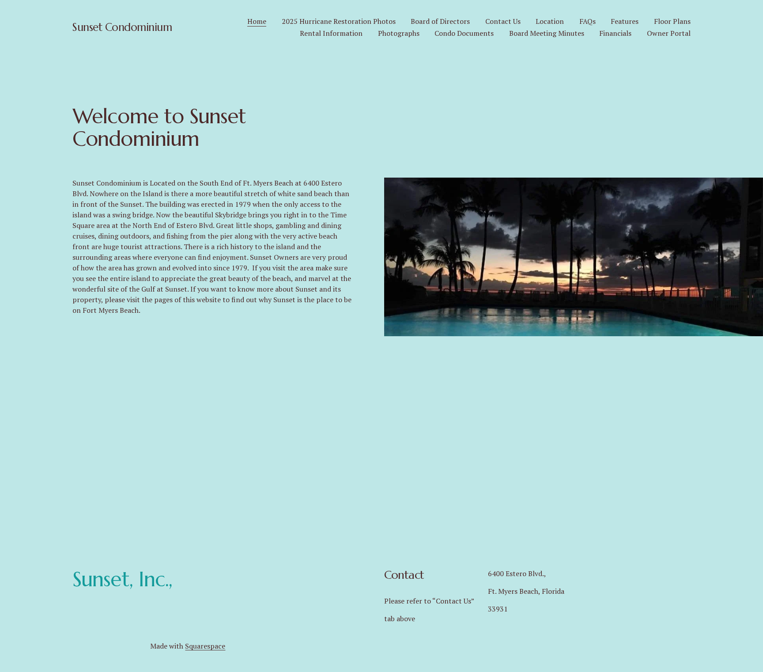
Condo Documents (464, 33)
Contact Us (503, 21)
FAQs (587, 21)
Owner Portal (669, 33)
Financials (615, 33)
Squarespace (205, 646)
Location (550, 21)
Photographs (398, 33)
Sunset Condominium (122, 27)
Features (624, 21)
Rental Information (331, 33)
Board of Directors (440, 21)
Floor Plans (672, 21)
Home (256, 21)
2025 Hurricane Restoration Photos (339, 21)
